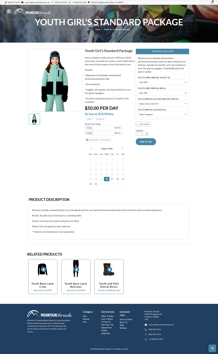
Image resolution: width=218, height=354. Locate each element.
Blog (122, 325)
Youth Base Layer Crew (43, 285)
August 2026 (107, 148)
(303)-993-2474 (61, 2)
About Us (123, 322)
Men (85, 316)
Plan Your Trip (107, 325)
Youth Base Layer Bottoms (76, 285)
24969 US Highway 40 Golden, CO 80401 (107, 2)
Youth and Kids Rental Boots (109, 285)
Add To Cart (146, 141)
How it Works (107, 319)
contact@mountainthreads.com (37, 2)
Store (97, 29)
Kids (85, 322)
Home (89, 29)
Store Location (126, 319)
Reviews (123, 328)
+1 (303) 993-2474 (79, 2)
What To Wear (107, 316)
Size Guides (144, 124)
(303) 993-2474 (14, 2)
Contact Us (106, 322)
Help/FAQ (105, 333)
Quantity (139, 130)
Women (86, 319)
